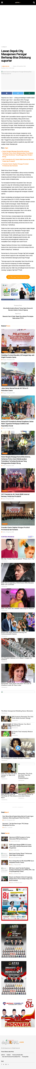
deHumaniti (6, 418)
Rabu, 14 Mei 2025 (14, 850)
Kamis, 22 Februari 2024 (16, 882)
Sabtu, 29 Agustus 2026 (8, 428)
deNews (5, 351)
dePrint (3, 1054)
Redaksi (9, 1054)
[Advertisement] (18, 26)
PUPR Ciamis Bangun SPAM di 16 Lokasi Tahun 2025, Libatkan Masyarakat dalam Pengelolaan (20, 846)
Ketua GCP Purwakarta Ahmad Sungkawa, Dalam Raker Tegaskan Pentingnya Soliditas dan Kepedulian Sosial (17, 424)
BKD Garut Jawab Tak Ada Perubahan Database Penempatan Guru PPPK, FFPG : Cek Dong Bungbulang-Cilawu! (21, 869)
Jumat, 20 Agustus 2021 (16, 857)
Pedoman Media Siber (17, 1054)
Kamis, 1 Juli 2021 (7, 827)
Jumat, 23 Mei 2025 (15, 841)
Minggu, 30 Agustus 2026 (8, 359)
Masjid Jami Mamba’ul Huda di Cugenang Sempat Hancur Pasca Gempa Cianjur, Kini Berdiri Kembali (20, 878)
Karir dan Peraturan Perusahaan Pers (11, 1056)
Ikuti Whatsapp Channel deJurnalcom (18, 277)
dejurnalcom (5, 66)
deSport (4, 46)
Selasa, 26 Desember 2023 (19, 66)
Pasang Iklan (25, 1056)
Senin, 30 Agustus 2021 (9, 820)
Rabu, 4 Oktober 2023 (15, 873)
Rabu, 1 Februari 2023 (15, 864)
